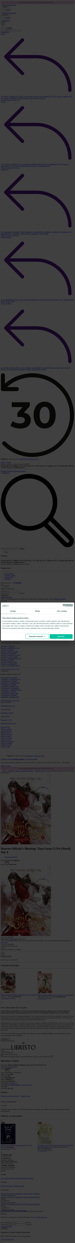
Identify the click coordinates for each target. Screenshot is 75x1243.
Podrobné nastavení (36, 636)
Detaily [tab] (37, 611)
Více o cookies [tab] (62, 611)
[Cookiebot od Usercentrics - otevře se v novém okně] (64, 605)
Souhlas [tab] (13, 611)
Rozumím (61, 636)
